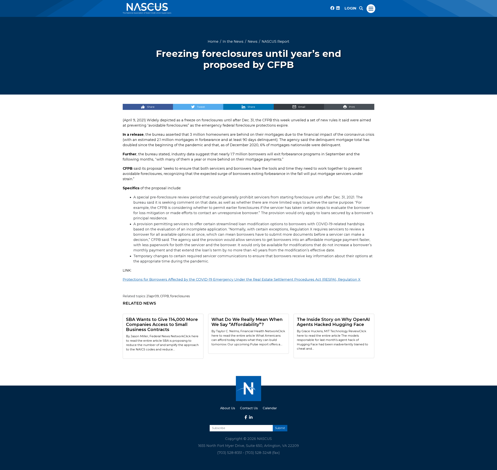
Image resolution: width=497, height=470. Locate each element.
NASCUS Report (275, 41)
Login (350, 8)
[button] (361, 8)
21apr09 (152, 296)
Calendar (270, 408)
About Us (227, 408)
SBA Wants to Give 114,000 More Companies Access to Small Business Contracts (162, 324)
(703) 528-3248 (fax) (262, 453)
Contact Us (249, 408)
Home (213, 41)
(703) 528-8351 (229, 453)
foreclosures (180, 296)
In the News (233, 41)
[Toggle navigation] (371, 8)
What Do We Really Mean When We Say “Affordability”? (246, 322)
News (252, 41)
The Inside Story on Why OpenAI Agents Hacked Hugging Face (333, 322)
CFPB (164, 296)
